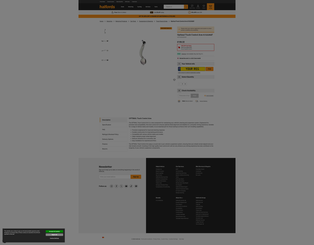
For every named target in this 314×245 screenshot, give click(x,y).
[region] (34, 235)
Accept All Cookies (54, 231)
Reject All (54, 234)
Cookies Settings (54, 238)
